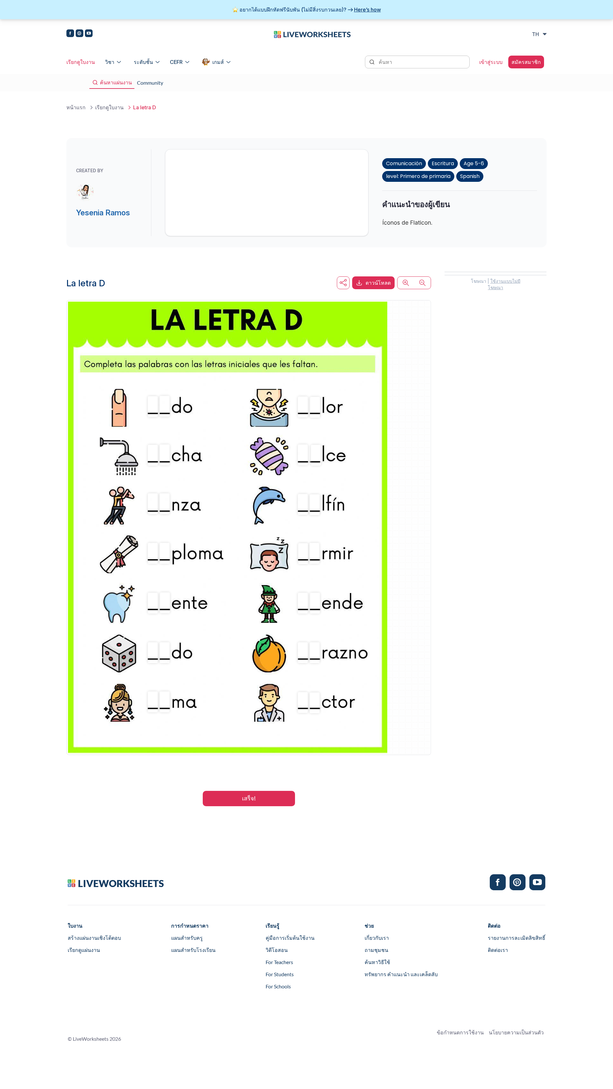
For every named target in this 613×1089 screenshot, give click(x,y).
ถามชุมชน (376, 950)
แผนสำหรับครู (187, 938)
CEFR (176, 62)
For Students (280, 974)
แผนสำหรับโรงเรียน (193, 950)
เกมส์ (218, 62)
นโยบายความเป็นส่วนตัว (516, 1032)
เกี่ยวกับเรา (377, 938)
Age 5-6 (474, 163)
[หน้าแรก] (312, 34)
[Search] (372, 61)
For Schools (278, 986)
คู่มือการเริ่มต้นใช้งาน (290, 938)
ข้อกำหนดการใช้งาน (460, 1032)
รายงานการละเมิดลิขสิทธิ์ (516, 938)
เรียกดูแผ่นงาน (84, 950)
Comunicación (404, 163)
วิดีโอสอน (277, 950)
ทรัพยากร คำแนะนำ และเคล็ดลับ (401, 974)
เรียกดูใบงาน (80, 62)
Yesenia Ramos (103, 212)
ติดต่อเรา (498, 950)
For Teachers (279, 962)
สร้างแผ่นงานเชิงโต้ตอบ (94, 938)
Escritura (443, 163)
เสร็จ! (249, 798)
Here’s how (367, 9)
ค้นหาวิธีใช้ (377, 962)
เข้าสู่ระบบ (491, 62)
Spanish (470, 176)
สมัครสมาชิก (526, 62)
